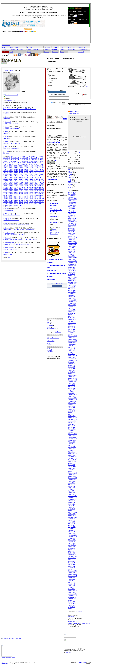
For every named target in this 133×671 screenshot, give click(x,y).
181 (27, 171)
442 (40, 197)
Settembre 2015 (72, 394)
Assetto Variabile (83, 49)
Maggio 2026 (72, 603)
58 (26, 159)
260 (25, 179)
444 (4, 198)
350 (10, 189)
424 (35, 195)
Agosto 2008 (71, 256)
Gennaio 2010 (72, 283)
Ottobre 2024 (71, 572)
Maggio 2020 (72, 486)
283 (42, 180)
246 (30, 177)
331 (42, 185)
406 (30, 193)
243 (22, 177)
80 (26, 161)
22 (40, 156)
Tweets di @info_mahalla (8, 657)
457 (37, 198)
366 (10, 190)
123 (41, 164)
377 (37, 190)
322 (20, 185)
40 (33, 158)
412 (4, 195)
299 (42, 182)
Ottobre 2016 (71, 416)
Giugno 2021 (71, 507)
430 (10, 197)
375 (32, 190)
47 (6, 159)
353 (17, 189)
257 (17, 179)
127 (12, 166)
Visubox (49, 344)
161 (17, 169)
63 (35, 159)
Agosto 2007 (71, 236)
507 (42, 203)
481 (17, 202)
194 (20, 172)
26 (8, 158)
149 (27, 167)
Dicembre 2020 (72, 497)
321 (17, 185)
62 (33, 159)
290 (20, 182)
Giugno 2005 (71, 194)
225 (17, 176)
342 (30, 187)
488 (35, 202)
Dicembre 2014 (72, 380)
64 (36, 159)
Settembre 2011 (72, 316)
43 (38, 158)
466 (20, 200)
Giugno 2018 (71, 448)
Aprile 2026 (71, 602)
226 (20, 176)
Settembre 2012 (72, 336)
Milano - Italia (7, 133)
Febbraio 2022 (72, 520)
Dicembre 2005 (72, 203)
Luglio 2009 (71, 274)
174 (10, 171)
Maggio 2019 (72, 466)
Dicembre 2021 (72, 517)
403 (22, 193)
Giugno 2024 (71, 566)
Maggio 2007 (72, 231)
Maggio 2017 (72, 427)
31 (17, 158)
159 (12, 169)
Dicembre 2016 (72, 419)
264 (35, 179)
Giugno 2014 (71, 370)
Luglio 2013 (71, 352)
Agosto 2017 (71, 432)
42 (36, 158)
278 (30, 180)
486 (30, 202)
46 (4, 159)
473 (37, 200)
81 (27, 161)
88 (40, 161)
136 (35, 166)
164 (25, 169)
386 (20, 192)
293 (27, 182)
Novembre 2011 (72, 319)
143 (12, 167)
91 (6, 162)
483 (22, 202)
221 (7, 176)
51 (13, 159)
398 (10, 193)
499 (22, 203)
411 (42, 193)
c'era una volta (7, 254)
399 (12, 193)
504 (35, 203)
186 (40, 171)
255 (12, 179)
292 (25, 182)
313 (37, 184)
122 (39, 164)
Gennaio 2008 (72, 244)
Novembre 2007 (72, 241)
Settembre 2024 (72, 571)
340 (25, 187)
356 (25, 189)
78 (22, 161)
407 (32, 193)
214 (30, 174)
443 (42, 197)
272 (15, 180)
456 (35, 198)
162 (20, 169)
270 (10, 180)
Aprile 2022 (71, 523)
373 (27, 190)
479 (12, 202)
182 (30, 171)
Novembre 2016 (72, 417)
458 (40, 198)
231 (32, 176)
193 (17, 172)
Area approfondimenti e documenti (56, 209)
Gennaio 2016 (72, 401)
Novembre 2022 (72, 535)
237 (7, 177)
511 (12, 205)
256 (15, 179)
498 (20, 203)
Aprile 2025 (71, 582)
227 (22, 176)
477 (7, 202)
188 (4, 172)
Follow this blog (57, 286)
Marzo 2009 (71, 267)
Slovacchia (6, 118)
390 (30, 192)
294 (30, 182)
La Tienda (5, 49)
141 (7, 167)
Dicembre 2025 (72, 595)
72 (11, 161)
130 (20, 166)
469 (27, 200)
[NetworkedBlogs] (57, 283)
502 (30, 203)
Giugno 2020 (71, 487)
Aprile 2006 (71, 210)
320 (15, 185)
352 (15, 189)
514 (20, 205)
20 (36, 156)
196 (25, 172)
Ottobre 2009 (71, 279)
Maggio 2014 (72, 368)
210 (20, 174)
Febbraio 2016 (72, 403)
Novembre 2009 (72, 280)
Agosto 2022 (71, 530)
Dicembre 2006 (72, 223)
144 (15, 167)
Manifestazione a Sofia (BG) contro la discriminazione (18, 229)
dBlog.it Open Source (53, 338)
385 (17, 192)
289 (17, 182)
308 (25, 184)
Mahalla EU (71, 49)
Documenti (63, 49)
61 (31, 159)
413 (7, 195)
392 (35, 192)
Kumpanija (8, 122)
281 (37, 180)
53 (17, 159)
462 (10, 200)
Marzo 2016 (71, 404)
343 (32, 187)
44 (40, 158)
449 (17, 198)
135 (32, 166)
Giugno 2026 (71, 605)
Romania (6, 114)
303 (12, 184)
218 (40, 174)
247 (32, 177)
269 (7, 180)
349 (7, 189)
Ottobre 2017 (71, 435)
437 (27, 197)
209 (17, 174)
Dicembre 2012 (72, 341)
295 (32, 182)
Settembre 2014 (72, 375)
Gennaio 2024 (72, 558)
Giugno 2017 (71, 429)
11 (20, 156)
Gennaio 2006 (72, 205)
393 (37, 192)
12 (22, 156)
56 (22, 159)
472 (35, 200)
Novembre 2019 (72, 476)
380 (4, 192)
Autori (12, 70)
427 (42, 195)
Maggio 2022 (72, 525)
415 (12, 195)
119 (31, 164)
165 (27, 169)
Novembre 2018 (72, 456)
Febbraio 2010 (72, 285)
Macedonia (6, 138)
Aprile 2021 (71, 504)
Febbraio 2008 (72, 246)
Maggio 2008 (72, 251)
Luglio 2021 (71, 509)
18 (33, 156)
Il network (47, 47)
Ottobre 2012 (71, 337)
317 (7, 185)
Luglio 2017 (71, 430)
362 (40, 189)
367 (12, 190)
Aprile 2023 (71, 543)
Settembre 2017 (72, 434)
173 (7, 171)
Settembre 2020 (72, 492)
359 (32, 189)
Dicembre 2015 (72, 399)
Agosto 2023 (71, 549)
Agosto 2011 (71, 314)
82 (29, 161)
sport (6, 107)
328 (35, 185)
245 (27, 177)
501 (27, 203)
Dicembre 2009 (72, 282)
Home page (5, 663)
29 (13, 158)
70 (8, 161)
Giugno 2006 (71, 213)
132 (25, 166)
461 (7, 200)
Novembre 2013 (72, 359)
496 (15, 203)
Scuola (11, 52)
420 (25, 195)
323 (22, 185)
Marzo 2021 (71, 502)
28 (11, 158)
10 (18, 156)
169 (37, 169)
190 (10, 172)
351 (12, 189)
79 (24, 161)
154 (40, 167)
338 (20, 187)
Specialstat (69, 652)
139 (42, 166)
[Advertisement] (45, 38)
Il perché (49, 350)
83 (31, 161)
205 (7, 174)
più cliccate (57, 332)
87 (38, 161)
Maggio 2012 (72, 329)
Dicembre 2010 (72, 301)
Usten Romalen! (8, 210)
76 (18, 161)
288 (15, 182)
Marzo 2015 (71, 385)
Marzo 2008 (71, 248)
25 (6, 158)
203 (42, 172)
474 (40, 200)
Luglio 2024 (71, 567)
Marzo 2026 (71, 600)
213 (27, 174)
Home (3, 47)
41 (35, 158)
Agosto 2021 (71, 510)
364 (4, 190)
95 (13, 162)
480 (15, 202)
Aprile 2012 (71, 328)
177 (17, 171)
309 (27, 184)
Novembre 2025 (72, 594)
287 (12, 182)
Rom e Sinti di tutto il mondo (11, 215)
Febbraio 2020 (72, 481)
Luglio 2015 (71, 391)
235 (42, 176)
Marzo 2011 (71, 306)
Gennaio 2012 (72, 323)
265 (37, 179)
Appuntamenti (54, 216)
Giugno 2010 (71, 292)
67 (42, 159)
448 (15, 198)
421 (27, 195)
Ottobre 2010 (71, 298)
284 (4, 182)
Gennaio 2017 (72, 421)
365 (7, 190)
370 (20, 190)
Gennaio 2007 (72, 225)
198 (30, 172)
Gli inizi (54, 47)
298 (40, 182)
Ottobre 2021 (71, 514)
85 (35, 161)
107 (40, 162)
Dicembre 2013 (72, 360)
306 (20, 184)
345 (37, 187)
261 (27, 179)
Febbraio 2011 (72, 305)
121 (36, 164)
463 (12, 200)
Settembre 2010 (72, 297)
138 (40, 166)
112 (14, 164)
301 (7, 184)
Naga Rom (50, 276)
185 (37, 171)
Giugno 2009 (71, 272)
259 (22, 179)
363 (42, 189)
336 (15, 187)
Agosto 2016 (71, 412)
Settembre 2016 (72, 414)
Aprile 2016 (71, 406)
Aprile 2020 (71, 484)
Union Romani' (51, 270)
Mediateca (55, 49)
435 (22, 197)
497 (17, 203)
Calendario (81, 47)
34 (22, 158)
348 (4, 189)
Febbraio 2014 (72, 363)
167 (32, 169)
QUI (75, 16)
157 (7, 169)
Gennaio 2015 (72, 381)
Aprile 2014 (71, 367)
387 (22, 192)
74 (15, 161)
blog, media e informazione (11, 148)
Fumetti (29, 52)
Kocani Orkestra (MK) (9, 249)
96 (15, 162)
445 (7, 198)
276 (25, 180)
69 (6, 161)
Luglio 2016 (71, 411)
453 (27, 198)
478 (10, 202)
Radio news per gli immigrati (11, 143)
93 (9, 162)
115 (22, 164)
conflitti (7, 112)
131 (22, 166)
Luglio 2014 (71, 372)
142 (10, 167)
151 (32, 167)
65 (38, 159)
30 (15, 158)
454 (30, 198)
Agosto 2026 (71, 608)
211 (22, 174)
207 (12, 174)
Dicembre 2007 (72, 243)
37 (27, 158)
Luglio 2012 (71, 332)
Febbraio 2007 (72, 226)
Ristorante (55, 52)
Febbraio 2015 (72, 383)
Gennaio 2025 (72, 577)
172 (4, 171)
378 (40, 190)
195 (22, 172)
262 (30, 179)
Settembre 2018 (72, 453)
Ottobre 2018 (71, 455)
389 (27, 192)
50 (11, 159)
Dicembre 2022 (72, 536)
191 (12, 172)
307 (22, 184)
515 (22, 205)
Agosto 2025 (71, 589)
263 (32, 179)
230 (30, 176)
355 (22, 189)
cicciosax (86, 86)
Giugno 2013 (71, 350)
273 (17, 180)
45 (42, 158)
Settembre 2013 (72, 355)
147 (22, 167)
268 (4, 180)
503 (32, 203)
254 (10, 179)
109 (7, 164)
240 (15, 177)
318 (10, 185)
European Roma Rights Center (56, 273)
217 (37, 174)
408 (35, 193)
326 (30, 185)
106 (38, 162)
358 (30, 189)
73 (13, 161)
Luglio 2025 (71, 587)
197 (27, 172)
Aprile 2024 (71, 563)
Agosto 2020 (71, 491)
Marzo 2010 (71, 287)
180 (25, 171)
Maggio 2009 (72, 270)
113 (17, 164)
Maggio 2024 (72, 564)
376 (35, 190)
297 (37, 182)
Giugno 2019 (71, 468)
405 (27, 193)
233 (37, 176)
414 (10, 195)
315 (42, 184)
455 (32, 198)
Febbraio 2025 (72, 579)
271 (12, 180)
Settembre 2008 (72, 257)
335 (12, 187)
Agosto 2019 (71, 471)
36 (26, 158)
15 (27, 156)
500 (25, 203)
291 (22, 182)
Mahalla (7, 70)
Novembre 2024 (72, 574)
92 (8, 162)
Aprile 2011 (71, 308)
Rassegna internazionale (33, 49)
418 (20, 195)
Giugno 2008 (71, 252)
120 (34, 164)
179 (22, 171)
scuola (69, 186)
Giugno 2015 (71, 390)
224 (15, 176)
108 (4, 164)
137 (37, 166)
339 (22, 187)
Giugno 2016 (71, 409)
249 (37, 177)
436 (25, 197)
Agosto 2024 (71, 569)
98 (18, 162)
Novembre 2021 (72, 515)
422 (30, 195)
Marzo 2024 (71, 561)
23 (42, 156)
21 (38, 156)
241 (17, 177)
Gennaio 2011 (72, 303)
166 (30, 169)
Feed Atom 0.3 (74, 113)
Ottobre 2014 (71, 376)
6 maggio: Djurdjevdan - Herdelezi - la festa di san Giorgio (20, 239)
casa (69, 171)
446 (10, 198)
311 (32, 184)
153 (37, 167)
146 (20, 167)
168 (35, 169)
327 (32, 185)
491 (42, 202)
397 (7, 193)
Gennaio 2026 (72, 597)
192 (15, 172)
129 (17, 166)
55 (20, 159)
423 (32, 195)
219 (42, 174)
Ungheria (6, 153)
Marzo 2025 (71, 581)
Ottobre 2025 (71, 592)
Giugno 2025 (71, 585)
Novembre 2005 (72, 202)
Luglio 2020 (71, 489)
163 (22, 169)
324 (25, 185)
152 (35, 167)
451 (22, 198)
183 (32, 171)
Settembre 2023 (72, 551)
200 (35, 172)
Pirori (61, 47)
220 (4, 176)
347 (42, 187)
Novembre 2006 (72, 221)
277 (27, 180)
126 (10, 166)
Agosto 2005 (71, 197)
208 (15, 174)
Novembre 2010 (72, 300)
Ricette (62, 52)
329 (37, 185)
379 (42, 190)
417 (17, 195)
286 (10, 182)
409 (37, 193)
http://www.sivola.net (11, 95)
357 (27, 189)
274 (20, 180)
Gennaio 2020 (72, 479)
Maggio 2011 (71, 310)
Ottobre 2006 (71, 220)
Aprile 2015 (71, 386)
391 (32, 192)
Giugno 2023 (71, 546)
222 (10, 176)
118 (29, 164)
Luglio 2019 (71, 470)
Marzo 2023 (71, 541)
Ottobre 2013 (71, 357)
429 (7, 197)
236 (4, 177)
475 (42, 200)
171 (42, 169)
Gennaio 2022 (72, 518)
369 (17, 190)
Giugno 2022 (71, 527)
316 (4, 185)
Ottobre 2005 (71, 200)
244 (25, 177)
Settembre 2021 (72, 512)
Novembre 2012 (72, 339)
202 (40, 172)
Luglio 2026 (71, 607)
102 (28, 162)
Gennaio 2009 (72, 264)
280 (35, 180)
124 (4, 166)
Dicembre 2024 (72, 576)
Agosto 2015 (71, 393)
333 (7, 187)
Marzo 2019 (71, 463)
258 (20, 179)
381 (7, 192)
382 (10, 192)
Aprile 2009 (71, 269)
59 (27, 159)
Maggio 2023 (72, 545)
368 (15, 190)
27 (9, 158)
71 (9, 161)
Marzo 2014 (71, 365)
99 (20, 162)
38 (29, 158)
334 (10, 187)
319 (12, 185)
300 (4, 184)
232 (35, 176)
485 (27, 202)
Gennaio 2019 (72, 460)
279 (32, 180)
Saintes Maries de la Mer (10, 123)
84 (33, 161)
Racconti (46, 52)
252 (4, 179)
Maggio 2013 (72, 349)
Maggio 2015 (72, 388)
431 (12, 197)
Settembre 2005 (72, 199)
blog (6, 146)
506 (40, 203)
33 (20, 158)
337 (17, 187)
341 (27, 187)
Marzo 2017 (71, 424)
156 (4, 169)
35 (24, 158)
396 (4, 193)
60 (29, 159)
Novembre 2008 (72, 261)
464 (15, 200)
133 (27, 166)
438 (30, 197)
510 (10, 205)
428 (4, 197)
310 (30, 184)
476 (4, 202)
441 (37, 197)
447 (12, 198)
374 (30, 190)
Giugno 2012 (71, 331)
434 (20, 197)
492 (4, 203)
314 (40, 184)
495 (12, 203)
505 (37, 203)
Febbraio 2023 (72, 540)
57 (24, 159)
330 (40, 185)
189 (7, 172)
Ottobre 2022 (71, 533)
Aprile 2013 (71, 347)
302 (10, 184)
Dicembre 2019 (72, 478)
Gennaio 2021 (72, 499)
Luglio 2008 (71, 254)
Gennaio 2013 (72, 342)
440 (35, 197)
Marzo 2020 (71, 483)
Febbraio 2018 (72, 442)
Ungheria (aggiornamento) (11, 128)
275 (22, 180)
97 (17, 162)
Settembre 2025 (72, 590)
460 (4, 200)
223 (12, 176)
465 (17, 200)
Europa (7, 117)
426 (40, 195)
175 (12, 171)
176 (15, 171)
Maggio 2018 (72, 447)
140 (4, 167)
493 (7, 203)
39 (31, 158)
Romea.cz (50, 262)
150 (30, 167)
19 (34, 156)
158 (10, 169)
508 (4, 205)
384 (15, 192)
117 (27, 164)
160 (15, 169)
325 (27, 185)
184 (35, 171)
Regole (70, 184)
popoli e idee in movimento (11, 220)
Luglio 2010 (71, 293)
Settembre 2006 (72, 218)
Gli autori (29, 47)
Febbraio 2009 (72, 265)
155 (42, 167)
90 (4, 162)
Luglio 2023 (71, 548)
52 (15, 159)
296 (35, 182)
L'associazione (6, 45)
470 (30, 200)
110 (10, 164)
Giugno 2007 (71, 233)
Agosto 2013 (71, 354)
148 (25, 167)
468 (25, 200)
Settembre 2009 (72, 277)
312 (35, 184)
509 (7, 205)
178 (20, 171)
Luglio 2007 (71, 234)
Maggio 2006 (72, 212)
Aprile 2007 (71, 230)
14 (25, 156)
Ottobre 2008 (71, 259)
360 (35, 189)
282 (40, 180)
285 (7, 182)
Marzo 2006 (71, 208)
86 (36, 161)
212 (25, 174)
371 (22, 190)
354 (20, 189)
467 (22, 200)
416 (15, 195)
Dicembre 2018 (72, 458)
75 (17, 161)
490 (40, 202)
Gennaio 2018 (72, 440)
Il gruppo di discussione (16, 49)
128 (15, 166)
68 (4, 161)
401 (17, 193)
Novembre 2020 (72, 496)
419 (22, 195)
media (6, 141)
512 (14, 205)
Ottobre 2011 (71, 318)
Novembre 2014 (72, 378)
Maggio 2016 (72, 407)
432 (15, 197)
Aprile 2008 (71, 249)
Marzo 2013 (71, 345)
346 (40, 187)
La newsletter (72, 47)
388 (25, 192)
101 (25, 162)
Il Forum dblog (51, 341)
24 (4, 158)
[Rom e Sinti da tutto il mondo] (69, 642)
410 (40, 193)
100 (23, 162)
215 (32, 174)
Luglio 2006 (71, 215)
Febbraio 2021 (72, 501)
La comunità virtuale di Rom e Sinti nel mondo (16, 225)
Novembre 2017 (72, 437)
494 (10, 203)
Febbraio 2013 (72, 344)
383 (12, 192)
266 (40, 179)
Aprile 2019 (71, 465)
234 (40, 176)
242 (20, 177)
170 (40, 169)
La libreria (47, 49)
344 (35, 187)
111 (12, 164)
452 (25, 198)
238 (10, 177)
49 (9, 159)
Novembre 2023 (72, 554)
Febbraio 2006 (72, 207)
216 (35, 174)
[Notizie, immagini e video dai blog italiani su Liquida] (70, 637)
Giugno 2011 (71, 311)
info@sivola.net (9, 100)
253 (7, 179)
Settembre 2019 (72, 473)
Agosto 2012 (71, 334)
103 (30, 162)
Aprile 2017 (71, 425)
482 (20, 202)
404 (25, 193)
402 (20, 193)
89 (42, 161)
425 (37, 195)
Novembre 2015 (72, 398)
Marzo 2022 (71, 522)
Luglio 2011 (71, 313)
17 (31, 156)
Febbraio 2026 (72, 598)
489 (37, 202)
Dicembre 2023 (72, 556)
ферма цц (71, 616)
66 (40, 159)
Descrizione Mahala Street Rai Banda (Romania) (17, 244)
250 (40, 177)
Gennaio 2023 (72, 538)
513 (17, 205)
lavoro (69, 179)
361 (37, 189)
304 (15, 184)
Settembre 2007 (72, 238)
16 (29, 156)
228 (25, 176)
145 (17, 167)
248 (35, 177)
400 (15, 193)
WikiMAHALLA (15, 47)
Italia (6, 131)
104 (33, 162)
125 (7, 166)
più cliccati (79, 612)
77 (20, 161)
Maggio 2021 (72, 505)
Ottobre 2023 (71, 553)
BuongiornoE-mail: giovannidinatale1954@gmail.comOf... (79, 622)
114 (19, 164)
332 (4, 187)
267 (42, 179)
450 (20, 198)
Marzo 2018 (71, 443)
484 (25, 202)
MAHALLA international (55, 259)
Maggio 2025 (72, 584)
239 (12, 177)
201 (37, 172)
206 (10, 174)
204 (4, 174)
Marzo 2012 (71, 326)
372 (25, 190)
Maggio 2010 (72, 290)
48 (8, 159)
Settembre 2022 (72, 532)
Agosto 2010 (71, 295)
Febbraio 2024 (72, 559)
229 (27, 176)
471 (32, 200)
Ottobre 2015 (71, 396)
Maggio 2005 (72, 192)
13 (24, 156)
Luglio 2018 (71, 450)
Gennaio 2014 (72, 362)
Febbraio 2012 (72, 324)
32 (18, 158)
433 (17, 197)
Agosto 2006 (71, 217)
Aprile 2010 (71, 288)
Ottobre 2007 (71, 239)
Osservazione (51, 279)
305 (17, 184)
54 (18, 159)
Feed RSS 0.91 (74, 111)
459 (42, 198)
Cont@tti (81, 52)
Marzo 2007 (71, 228)
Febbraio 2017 (72, 422)
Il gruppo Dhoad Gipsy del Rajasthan (14, 234)
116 (24, 164)
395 (42, 192)
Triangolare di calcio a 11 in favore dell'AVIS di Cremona (19, 109)
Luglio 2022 (71, 528)
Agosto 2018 (71, 452)
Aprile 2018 (71, 445)
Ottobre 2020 (71, 494)
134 (30, 166)
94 (11, 162)
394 (40, 192)
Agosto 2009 (71, 275)
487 (32, 202)
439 (32, 197)
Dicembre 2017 (72, 439)
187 (42, 171)
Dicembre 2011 (72, 321)
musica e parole (9, 233)
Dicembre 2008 (72, 262)
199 (32, 172)
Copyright (49, 351)
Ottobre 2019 (71, 474)
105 (35, 162)
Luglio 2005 (71, 195)
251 (42, 177)
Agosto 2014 (71, 373)
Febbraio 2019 (72, 461)
